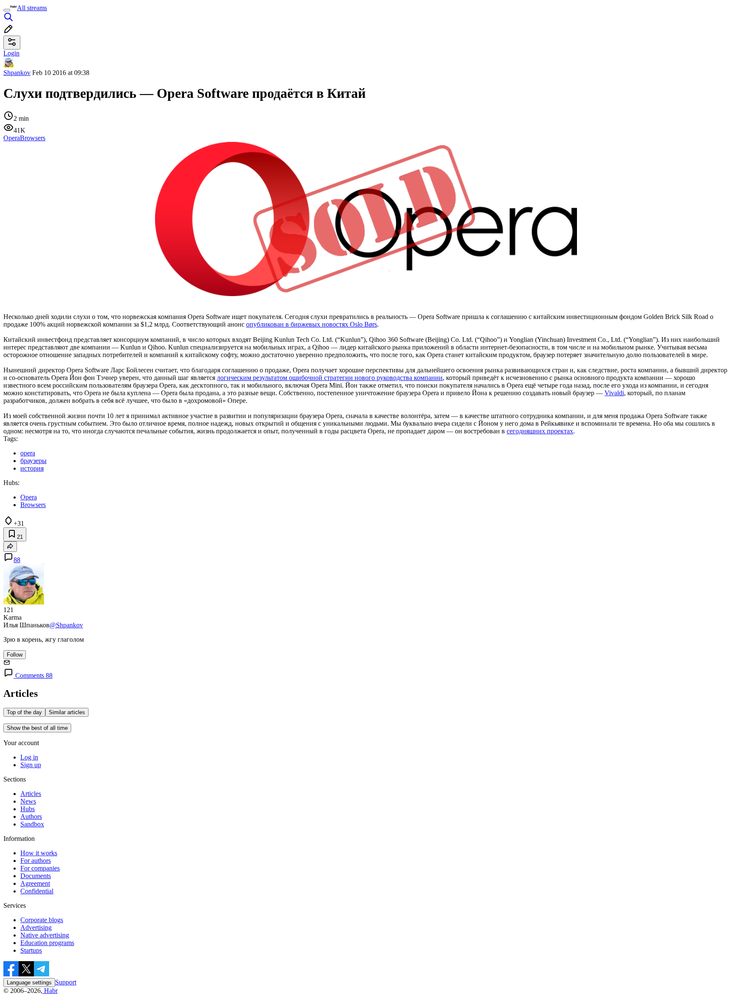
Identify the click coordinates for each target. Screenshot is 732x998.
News (28, 801)
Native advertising (44, 935)
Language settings (29, 982)
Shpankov (16, 72)
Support (65, 982)
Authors (31, 816)
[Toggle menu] (6, 10)
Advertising (36, 927)
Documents (35, 875)
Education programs (47, 942)
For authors (35, 860)
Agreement (35, 883)
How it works (38, 853)
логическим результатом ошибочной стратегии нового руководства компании (330, 377)
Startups (31, 950)
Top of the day (24, 712)
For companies (40, 868)
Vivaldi (614, 392)
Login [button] (11, 53)
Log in (29, 757)
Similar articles (67, 712)
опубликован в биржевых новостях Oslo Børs (311, 324)
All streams (32, 7)
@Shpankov (66, 625)
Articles (30, 793)
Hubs (27, 808)
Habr (50, 990)
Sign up (30, 764)
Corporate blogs (41, 919)
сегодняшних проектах (540, 431)
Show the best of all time (37, 728)
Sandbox (32, 824)
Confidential (36, 891)
